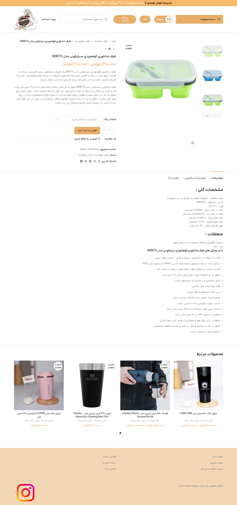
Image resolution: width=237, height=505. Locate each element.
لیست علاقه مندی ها (212, 469)
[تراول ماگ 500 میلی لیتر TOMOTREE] (198, 385)
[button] (218, 115)
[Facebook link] (99, 161)
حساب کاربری (109, 462)
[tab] (217, 176)
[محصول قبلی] (114, 49)
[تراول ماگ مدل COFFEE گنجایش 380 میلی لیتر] (39, 385)
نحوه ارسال (217, 456)
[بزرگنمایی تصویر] (192, 142)
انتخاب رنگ (110, 119)
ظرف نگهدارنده (82, 41)
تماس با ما (110, 469)
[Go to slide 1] (120, 433)
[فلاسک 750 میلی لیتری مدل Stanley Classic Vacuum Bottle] (145, 385)
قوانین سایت (109, 456)
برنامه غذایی (124, 19)
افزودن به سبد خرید (87, 130)
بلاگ (145, 19)
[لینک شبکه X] (94, 161)
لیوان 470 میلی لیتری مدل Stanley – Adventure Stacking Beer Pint (92, 415)
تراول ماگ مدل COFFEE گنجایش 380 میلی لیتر (39, 415)
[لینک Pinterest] (90, 161)
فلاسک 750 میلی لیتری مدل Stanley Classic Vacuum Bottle (145, 415)
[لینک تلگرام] (81, 161)
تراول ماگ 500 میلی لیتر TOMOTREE (198, 413)
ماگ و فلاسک (101, 41)
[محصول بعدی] (105, 49)
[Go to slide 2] (117, 433)
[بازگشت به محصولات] (110, 49)
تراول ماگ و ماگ (191, 420)
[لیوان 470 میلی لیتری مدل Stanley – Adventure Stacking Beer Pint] (92, 385)
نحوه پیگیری (216, 462)
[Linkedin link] (86, 161)
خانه (113, 41)
